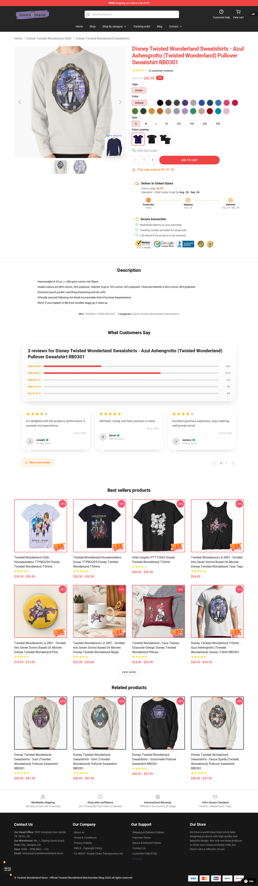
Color (135, 96)
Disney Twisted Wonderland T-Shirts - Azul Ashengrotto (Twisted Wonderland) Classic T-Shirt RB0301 (215, 647)
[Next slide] (120, 102)
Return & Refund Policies (146, 842)
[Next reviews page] (232, 463)
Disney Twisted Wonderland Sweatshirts (102, 38)
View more (129, 672)
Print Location (140, 129)
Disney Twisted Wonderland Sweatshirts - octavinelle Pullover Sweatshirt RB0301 (154, 759)
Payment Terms (141, 837)
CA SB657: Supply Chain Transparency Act (98, 853)
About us (79, 832)
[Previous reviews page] (214, 463)
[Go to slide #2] (80, 167)
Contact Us (138, 848)
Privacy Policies (83, 842)
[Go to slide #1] (60, 167)
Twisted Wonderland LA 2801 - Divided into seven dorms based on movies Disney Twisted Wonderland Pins (40, 647)
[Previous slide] (20, 102)
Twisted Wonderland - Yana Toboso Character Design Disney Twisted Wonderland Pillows (155, 647)
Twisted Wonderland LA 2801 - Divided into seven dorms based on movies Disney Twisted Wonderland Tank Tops (217, 562)
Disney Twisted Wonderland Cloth (48, 38)
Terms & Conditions (85, 837)
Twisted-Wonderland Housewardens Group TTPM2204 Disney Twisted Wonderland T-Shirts (97, 562)
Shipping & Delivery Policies (148, 832)
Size (134, 117)
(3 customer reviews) (161, 70)
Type (135, 84)
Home (18, 38)
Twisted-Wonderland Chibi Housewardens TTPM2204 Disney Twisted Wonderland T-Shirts (37, 562)
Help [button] (251, 881)
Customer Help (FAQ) (144, 853)
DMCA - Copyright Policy (88, 848)
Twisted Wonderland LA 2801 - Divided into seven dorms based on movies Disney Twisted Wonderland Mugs (99, 647)
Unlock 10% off (7, 869)
